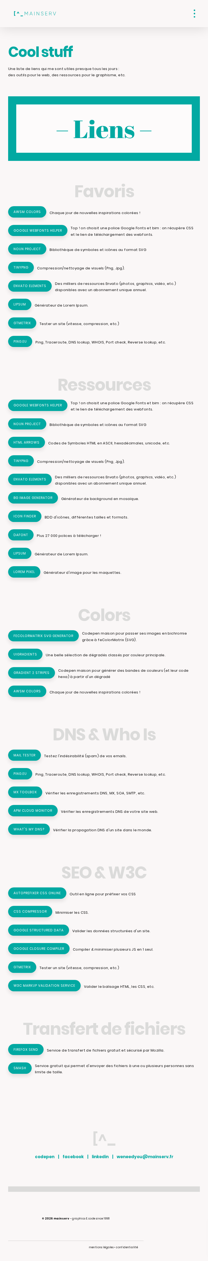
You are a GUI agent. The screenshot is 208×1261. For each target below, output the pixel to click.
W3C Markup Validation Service (44, 985)
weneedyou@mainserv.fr (145, 1157)
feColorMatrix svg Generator (43, 635)
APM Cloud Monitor (33, 810)
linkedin (100, 1157)
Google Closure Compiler (39, 948)
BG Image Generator (33, 497)
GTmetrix (22, 323)
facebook (73, 1157)
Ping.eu (20, 341)
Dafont (21, 535)
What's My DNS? (29, 829)
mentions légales (101, 1247)
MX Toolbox (25, 792)
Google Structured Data (39, 930)
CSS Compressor (30, 911)
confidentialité (127, 1247)
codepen (44, 1157)
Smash (20, 1068)
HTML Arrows (27, 442)
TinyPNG (21, 267)
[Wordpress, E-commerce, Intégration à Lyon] (35, 13)
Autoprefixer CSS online (37, 893)
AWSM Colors (27, 211)
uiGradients (25, 654)
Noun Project (27, 249)
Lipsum (20, 304)
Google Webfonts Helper (38, 230)
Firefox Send (26, 1049)
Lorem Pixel (24, 571)
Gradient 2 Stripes (32, 672)
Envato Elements (30, 286)
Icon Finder (25, 516)
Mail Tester (24, 755)
